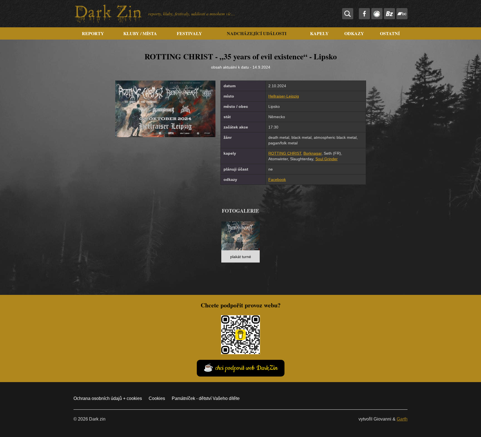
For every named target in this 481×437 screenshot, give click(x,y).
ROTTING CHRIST (284, 153)
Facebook (277, 179)
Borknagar (312, 153)
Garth (402, 419)
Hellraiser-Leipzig (283, 96)
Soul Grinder (326, 159)
